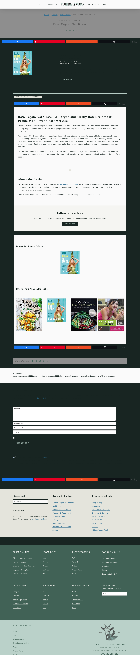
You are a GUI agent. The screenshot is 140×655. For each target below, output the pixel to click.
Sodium (45, 604)
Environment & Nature (61, 510)
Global (95, 527)
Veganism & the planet (21, 570)
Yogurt (45, 562)
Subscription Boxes (20, 604)
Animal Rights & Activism (63, 503)
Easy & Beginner (99, 503)
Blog (14, 635)
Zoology (55, 530)
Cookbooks (65, 14)
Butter (45, 558)
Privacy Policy (18, 651)
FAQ (44, 607)
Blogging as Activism (21, 643)
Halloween (76, 596)
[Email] (77, 30)
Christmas (76, 604)
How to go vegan (19, 562)
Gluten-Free (97, 520)
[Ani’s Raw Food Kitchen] (111, 299)
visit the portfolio (40, 398)
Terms (15, 647)
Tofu (74, 558)
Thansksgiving (77, 600)
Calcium (46, 596)
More (44, 574)
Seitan (74, 566)
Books (55, 14)
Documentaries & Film (110, 574)
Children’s (56, 506)
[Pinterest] (73, 30)
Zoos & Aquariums (20, 600)
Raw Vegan (97, 523)
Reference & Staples (101, 510)
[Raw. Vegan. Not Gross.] (70, 252)
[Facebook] (63, 30)
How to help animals (20, 574)
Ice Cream (46, 570)
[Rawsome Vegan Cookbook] (84, 299)
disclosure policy (39, 519)
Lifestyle (56, 520)
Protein (45, 600)
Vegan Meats (77, 570)
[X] (66, 30)
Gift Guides (17, 607)
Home (46, 14)
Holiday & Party (98, 516)
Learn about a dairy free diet (23, 566)
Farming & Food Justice (62, 513)
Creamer (46, 566)
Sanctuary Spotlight (109, 558)
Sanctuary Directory (109, 562)
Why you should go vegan (23, 558)
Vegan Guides (18, 639)
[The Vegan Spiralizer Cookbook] (29, 299)
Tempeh (75, 562)
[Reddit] (70, 30)
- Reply (44, 457)
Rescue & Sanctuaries (61, 527)
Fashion (16, 596)
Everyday (96, 506)
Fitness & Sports (59, 516)
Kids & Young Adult (100, 530)
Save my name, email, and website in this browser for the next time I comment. (48, 438)
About (15, 631)
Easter (74, 592)
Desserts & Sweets (100, 513)
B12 (44, 592)
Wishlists (105, 566)
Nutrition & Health (60, 523)
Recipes (16, 592)
